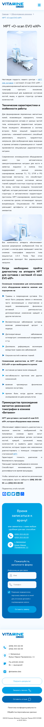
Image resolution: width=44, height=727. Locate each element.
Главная (5, 14)
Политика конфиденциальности (22, 707)
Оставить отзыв (20, 699)
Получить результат (22, 681)
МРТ (15, 454)
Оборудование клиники (21, 14)
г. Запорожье (20, 542)
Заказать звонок (20, 690)
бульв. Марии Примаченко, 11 (21, 546)
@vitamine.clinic (15, 672)
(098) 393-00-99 (21, 534)
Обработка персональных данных (22, 712)
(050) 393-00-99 (21, 537)
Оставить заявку (22, 609)
